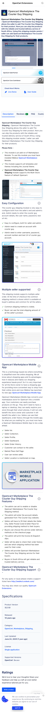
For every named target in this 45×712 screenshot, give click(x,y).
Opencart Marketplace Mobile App (26, 393)
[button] (2, 3)
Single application (12, 650)
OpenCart (9, 628)
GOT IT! (17, 708)
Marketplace (19, 628)
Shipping (29, 628)
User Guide (32, 92)
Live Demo (12, 92)
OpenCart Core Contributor (12, 80)
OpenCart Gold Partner (10, 73)
